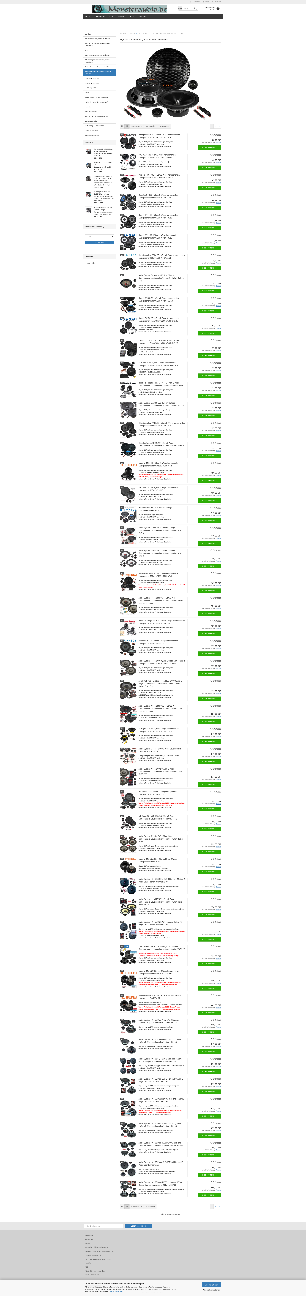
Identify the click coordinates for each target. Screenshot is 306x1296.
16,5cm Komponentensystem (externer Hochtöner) (98, 73)
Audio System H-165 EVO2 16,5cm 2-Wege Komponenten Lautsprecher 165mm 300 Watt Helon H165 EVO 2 (160, 902)
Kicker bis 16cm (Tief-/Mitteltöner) (96, 97)
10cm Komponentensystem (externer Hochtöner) (97, 45)
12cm (87, 50)
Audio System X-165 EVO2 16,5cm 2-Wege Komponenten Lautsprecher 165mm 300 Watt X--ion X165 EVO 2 (160, 772)
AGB (86, 1267)
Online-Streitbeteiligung (93, 1255)
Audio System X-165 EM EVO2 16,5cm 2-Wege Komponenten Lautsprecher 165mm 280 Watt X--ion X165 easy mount (160, 709)
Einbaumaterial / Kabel (104, 17)
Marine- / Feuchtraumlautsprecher (96, 116)
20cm (87, 93)
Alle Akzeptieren (211, 1285)
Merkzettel (217, 2)
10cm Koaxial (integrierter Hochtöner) (97, 39)
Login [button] (207, 2)
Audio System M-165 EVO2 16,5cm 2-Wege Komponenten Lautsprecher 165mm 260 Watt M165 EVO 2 (160, 553)
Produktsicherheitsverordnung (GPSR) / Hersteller (98, 1261)
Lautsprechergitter (91, 121)
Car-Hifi (88, 17)
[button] (194, 2)
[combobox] (136, 126)
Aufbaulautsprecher (91, 130)
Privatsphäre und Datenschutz (95, 1271)
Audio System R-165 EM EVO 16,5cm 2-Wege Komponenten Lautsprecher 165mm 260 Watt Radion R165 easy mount (161, 600)
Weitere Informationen (211, 1290)
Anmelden (99, 242)
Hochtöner (88, 107)
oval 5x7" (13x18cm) (92, 83)
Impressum (89, 1239)
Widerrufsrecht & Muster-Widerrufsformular (99, 1251)
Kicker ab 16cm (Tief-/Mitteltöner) (96, 102)
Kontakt (87, 1243)
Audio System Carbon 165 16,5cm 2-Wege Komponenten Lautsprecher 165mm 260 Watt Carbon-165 (161, 278)
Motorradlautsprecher (92, 135)
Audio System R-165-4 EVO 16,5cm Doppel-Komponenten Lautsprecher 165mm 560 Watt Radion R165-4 (161, 839)
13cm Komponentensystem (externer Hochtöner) (97, 61)
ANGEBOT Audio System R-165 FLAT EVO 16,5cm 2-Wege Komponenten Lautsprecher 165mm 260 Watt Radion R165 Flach (160, 684)
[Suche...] (195, 8)
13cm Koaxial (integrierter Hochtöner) (97, 55)
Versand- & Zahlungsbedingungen (96, 1247)
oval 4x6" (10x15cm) (92, 78)
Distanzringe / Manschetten (94, 126)
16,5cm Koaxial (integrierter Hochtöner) (98, 67)
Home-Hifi (142, 17)
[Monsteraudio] (130, 9)
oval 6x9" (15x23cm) (92, 88)
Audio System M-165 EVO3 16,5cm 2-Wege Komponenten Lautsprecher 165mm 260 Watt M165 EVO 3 (160, 530)
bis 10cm (88, 34)
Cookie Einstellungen (92, 1275)
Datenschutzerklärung (116, 1291)
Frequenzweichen (91, 111)
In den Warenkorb (209, 147)
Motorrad (121, 17)
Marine (131, 17)
